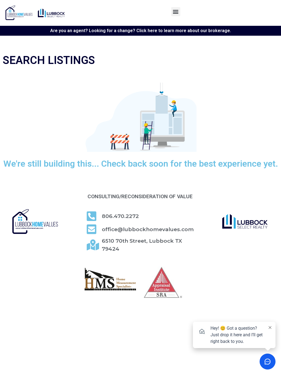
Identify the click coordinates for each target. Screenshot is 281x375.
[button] (175, 11)
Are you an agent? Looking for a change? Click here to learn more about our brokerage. (140, 30)
